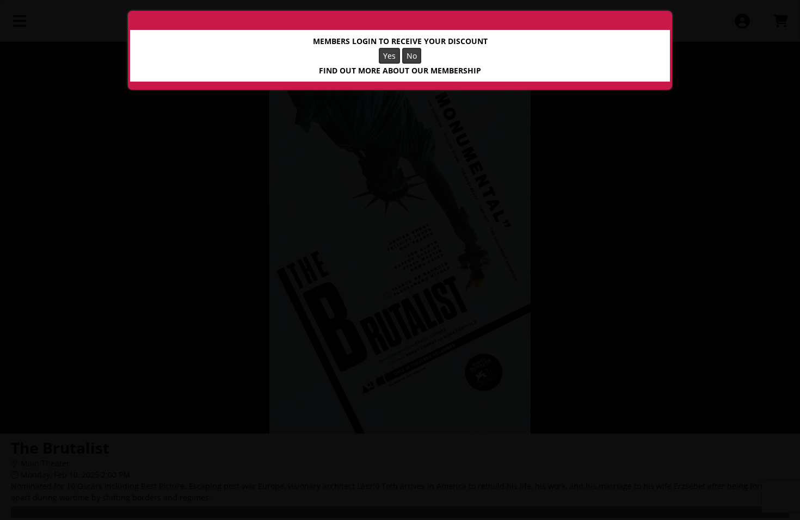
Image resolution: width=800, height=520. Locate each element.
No (412, 56)
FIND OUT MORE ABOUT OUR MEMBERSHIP (400, 70)
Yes (389, 56)
